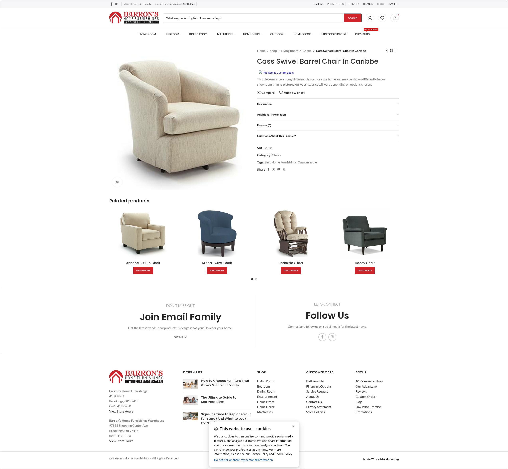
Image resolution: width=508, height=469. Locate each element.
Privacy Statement (318, 407)
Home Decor (265, 407)
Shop (273, 50)
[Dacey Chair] (365, 233)
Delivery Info (315, 381)
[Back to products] (391, 50)
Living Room (289, 50)
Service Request (317, 391)
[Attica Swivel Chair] (217, 233)
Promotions (364, 412)
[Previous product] (386, 50)
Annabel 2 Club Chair (143, 263)
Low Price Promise (368, 407)
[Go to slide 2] (256, 279)
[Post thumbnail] (190, 384)
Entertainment (267, 396)
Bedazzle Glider (291, 263)
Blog (359, 402)
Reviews (361, 391)
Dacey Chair (365, 263)
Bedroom (263, 386)
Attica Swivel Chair (217, 263)
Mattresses (265, 412)
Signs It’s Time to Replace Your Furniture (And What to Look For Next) (226, 418)
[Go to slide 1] (252, 279)
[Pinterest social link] (284, 169)
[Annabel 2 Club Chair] (143, 233)
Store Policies (315, 412)
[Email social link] (278, 169)
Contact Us (314, 402)
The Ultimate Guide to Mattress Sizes (219, 399)
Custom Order (365, 396)
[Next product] (396, 50)
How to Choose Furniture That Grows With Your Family (225, 382)
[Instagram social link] (116, 4)
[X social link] (273, 169)
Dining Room (266, 391)
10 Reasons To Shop (369, 381)
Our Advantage (366, 386)
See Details (145, 3)
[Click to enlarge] (117, 182)
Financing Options (319, 386)
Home (261, 50)
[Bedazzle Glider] (291, 233)
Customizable (307, 162)
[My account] (370, 18)
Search (352, 18)
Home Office (265, 402)
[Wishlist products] (382, 18)
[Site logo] (134, 17)
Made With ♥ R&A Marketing (381, 459)
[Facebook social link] (111, 4)
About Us (312, 396)
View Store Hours (121, 411)
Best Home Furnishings (281, 162)
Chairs (307, 50)
